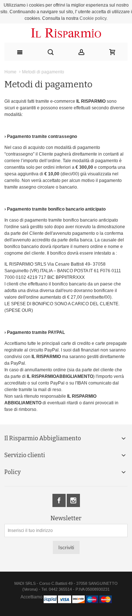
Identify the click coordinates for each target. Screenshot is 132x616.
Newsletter (66, 518)
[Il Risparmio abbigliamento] (66, 33)
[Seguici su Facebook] (59, 500)
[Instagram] (73, 500)
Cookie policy (93, 18)
